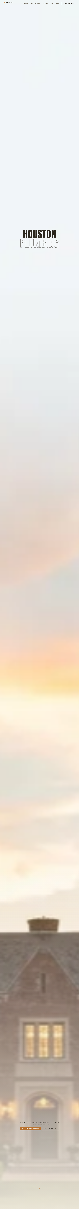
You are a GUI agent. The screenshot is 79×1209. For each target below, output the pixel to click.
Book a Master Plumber (30, 1128)
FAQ (52, 3)
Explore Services (51, 1128)
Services (26, 3)
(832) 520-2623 (69, 3)
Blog (57, 3)
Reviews (45, 3)
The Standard (35, 3)
